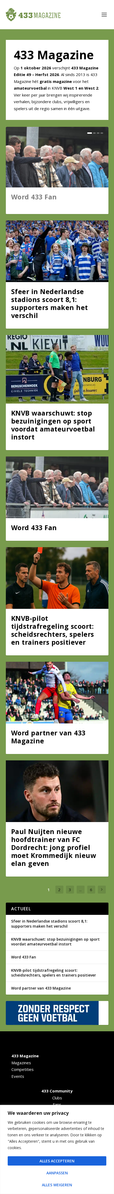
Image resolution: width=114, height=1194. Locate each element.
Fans (57, 1104)
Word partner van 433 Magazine (48, 736)
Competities (22, 1069)
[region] (57, 1149)
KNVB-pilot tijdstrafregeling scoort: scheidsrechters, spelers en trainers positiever (52, 630)
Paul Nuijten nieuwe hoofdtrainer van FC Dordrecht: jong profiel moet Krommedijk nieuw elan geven (53, 847)
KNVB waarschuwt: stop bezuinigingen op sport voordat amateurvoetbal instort (53, 424)
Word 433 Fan (34, 196)
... (80, 889)
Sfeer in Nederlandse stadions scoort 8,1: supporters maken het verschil (49, 303)
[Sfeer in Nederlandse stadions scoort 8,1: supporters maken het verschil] (57, 251)
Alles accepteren (57, 1160)
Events (17, 1076)
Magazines (21, 1062)
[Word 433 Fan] (57, 487)
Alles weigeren (57, 1184)
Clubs (57, 1097)
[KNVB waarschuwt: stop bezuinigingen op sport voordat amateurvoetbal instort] (57, 369)
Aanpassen (57, 1172)
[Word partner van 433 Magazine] (57, 692)
